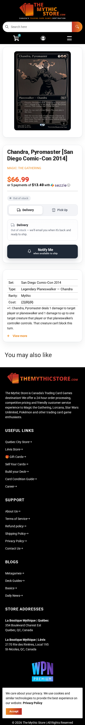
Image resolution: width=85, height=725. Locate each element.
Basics (9, 588)
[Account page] (43, 38)
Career (9, 486)
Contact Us (12, 548)
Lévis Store (12, 449)
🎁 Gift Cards (14, 457)
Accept (13, 711)
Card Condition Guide (19, 479)
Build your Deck (15, 471)
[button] (42, 185)
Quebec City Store (17, 442)
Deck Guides (13, 580)
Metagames (13, 573)
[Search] (77, 27)
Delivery (28, 210)
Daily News (12, 595)
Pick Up (62, 210)
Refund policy (14, 526)
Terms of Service (16, 519)
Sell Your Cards (15, 464)
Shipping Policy (15, 533)
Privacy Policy (14, 541)
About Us (11, 511)
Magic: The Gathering (24, 168)
